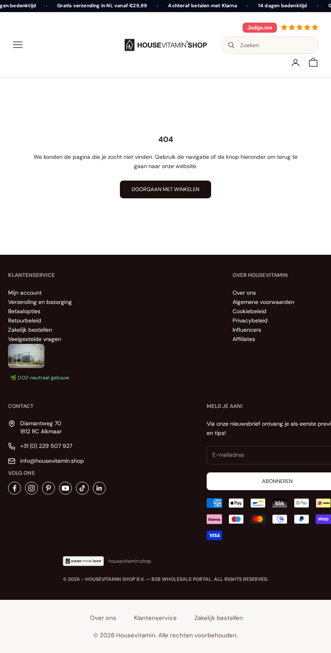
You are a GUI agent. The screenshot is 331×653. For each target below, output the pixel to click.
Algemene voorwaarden (263, 302)
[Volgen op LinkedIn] (99, 488)
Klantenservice (155, 618)
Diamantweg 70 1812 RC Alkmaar (41, 427)
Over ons (244, 292)
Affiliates (244, 339)
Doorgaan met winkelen (165, 189)
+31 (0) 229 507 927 (46, 445)
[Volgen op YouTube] (65, 488)
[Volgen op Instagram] (31, 488)
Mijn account (25, 292)
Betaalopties (24, 311)
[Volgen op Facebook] (14, 488)
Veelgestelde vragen (34, 339)
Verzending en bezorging (40, 302)
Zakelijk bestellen (30, 329)
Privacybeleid (250, 320)
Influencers (247, 329)
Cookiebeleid (249, 311)
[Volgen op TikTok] (82, 488)
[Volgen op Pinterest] (48, 488)
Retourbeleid (24, 320)
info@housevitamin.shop (52, 460)
